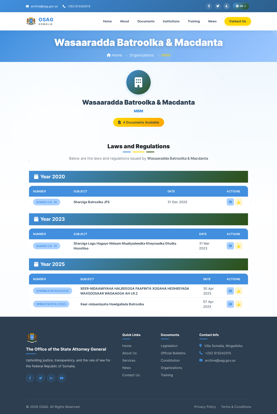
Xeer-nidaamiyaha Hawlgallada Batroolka (112, 304)
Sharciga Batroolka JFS (92, 202)
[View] (230, 202)
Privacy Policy (205, 407)
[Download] (238, 202)
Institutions (171, 21)
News (212, 21)
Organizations (142, 55)
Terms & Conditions (236, 407)
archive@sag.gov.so (44, 6)
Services (128, 360)
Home (107, 21)
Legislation (169, 346)
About (124, 21)
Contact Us (237, 21)
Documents (146, 21)
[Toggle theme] (226, 6)
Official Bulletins (173, 353)
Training (194, 21)
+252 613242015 (78, 6)
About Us (129, 353)
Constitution (170, 360)
